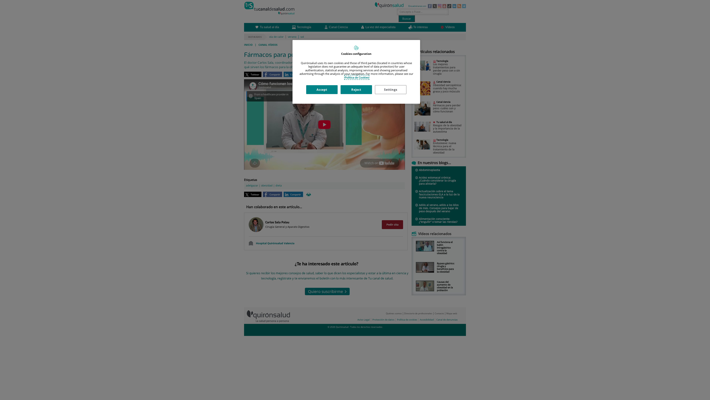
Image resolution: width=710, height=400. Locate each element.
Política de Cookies (357, 77)
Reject (356, 90)
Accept (322, 90)
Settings (390, 90)
